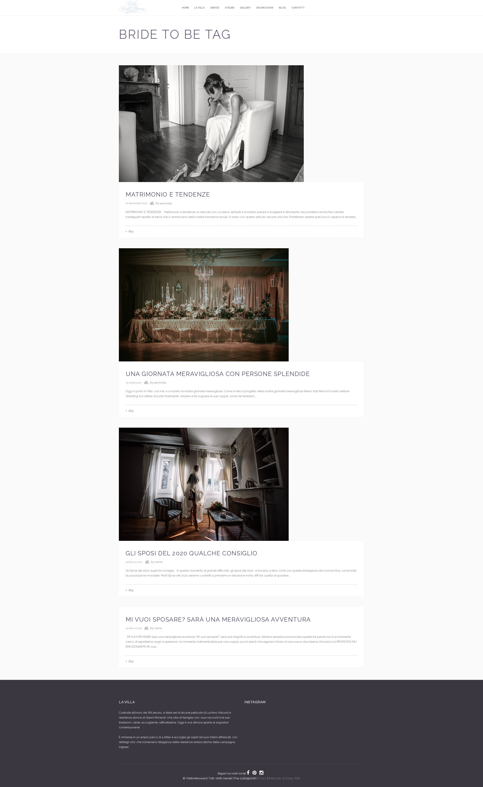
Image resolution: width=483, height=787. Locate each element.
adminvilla (166, 203)
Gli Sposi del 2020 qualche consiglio (192, 553)
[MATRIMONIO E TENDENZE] (211, 123)
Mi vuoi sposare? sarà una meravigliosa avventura (218, 619)
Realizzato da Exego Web (284, 778)
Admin (159, 562)
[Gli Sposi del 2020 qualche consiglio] (204, 484)
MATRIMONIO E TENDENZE (168, 194)
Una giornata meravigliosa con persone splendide (218, 373)
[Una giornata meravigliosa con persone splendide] (204, 304)
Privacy (262, 778)
